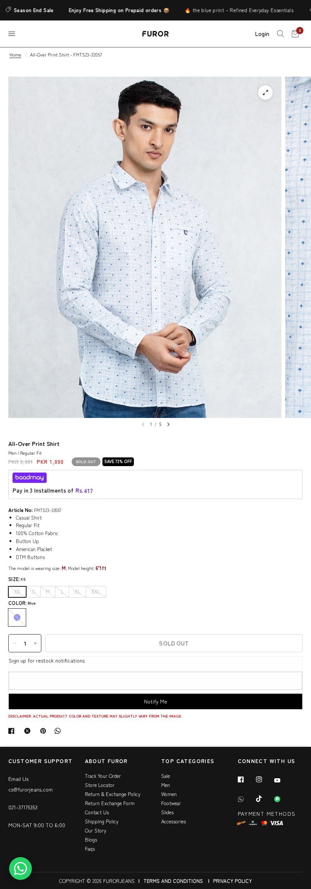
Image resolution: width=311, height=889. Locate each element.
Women (169, 794)
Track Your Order (103, 775)
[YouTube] (282, 780)
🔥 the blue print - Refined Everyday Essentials (225, 10)
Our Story (95, 830)
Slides (167, 812)
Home (15, 54)
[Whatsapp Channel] (282, 799)
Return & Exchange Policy (112, 794)
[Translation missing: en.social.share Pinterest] (44, 730)
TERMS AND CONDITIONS (173, 880)
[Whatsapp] (246, 799)
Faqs (90, 848)
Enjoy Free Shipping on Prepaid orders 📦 (105, 10)
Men (165, 784)
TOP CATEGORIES (188, 761)
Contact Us (97, 812)
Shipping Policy (101, 821)
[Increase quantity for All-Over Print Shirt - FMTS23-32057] (35, 643)
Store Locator (100, 784)
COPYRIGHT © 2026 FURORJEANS (97, 880)
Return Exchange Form (110, 803)
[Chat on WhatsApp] (20, 868)
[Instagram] (264, 779)
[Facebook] (246, 779)
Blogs (91, 839)
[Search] (280, 33)
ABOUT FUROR (106, 761)
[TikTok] (264, 798)
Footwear (171, 803)
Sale (165, 775)
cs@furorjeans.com (30, 789)
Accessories (173, 821)
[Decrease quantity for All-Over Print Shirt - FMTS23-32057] (14, 643)
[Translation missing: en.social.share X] (28, 730)
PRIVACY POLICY (232, 880)
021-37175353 (23, 807)
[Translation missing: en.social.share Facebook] (12, 730)
